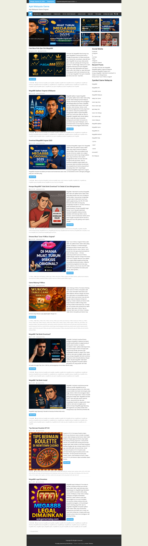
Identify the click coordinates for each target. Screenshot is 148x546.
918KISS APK (57, 14)
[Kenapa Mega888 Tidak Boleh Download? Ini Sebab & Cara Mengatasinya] (47, 191)
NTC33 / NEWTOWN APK (69, 14)
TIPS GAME (98, 14)
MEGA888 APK (37, 14)
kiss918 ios (39, 326)
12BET (94, 145)
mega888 (57, 82)
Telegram (94, 60)
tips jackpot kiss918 (69, 328)
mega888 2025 (62, 82)
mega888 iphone (53, 84)
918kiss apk (56, 320)
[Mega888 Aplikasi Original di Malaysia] (47, 96)
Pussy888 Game (96, 91)
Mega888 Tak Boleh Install (38, 380)
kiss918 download (33, 326)
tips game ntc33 (60, 475)
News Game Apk (96, 105)
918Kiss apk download (64, 320)
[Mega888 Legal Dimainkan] (47, 484)
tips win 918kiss (77, 328)
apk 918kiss (82, 322)
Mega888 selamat (41, 182)
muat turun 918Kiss (56, 278)
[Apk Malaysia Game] (30, 13)
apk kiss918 (50, 324)
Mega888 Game (96, 127)
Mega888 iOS (95, 130)
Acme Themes (89, 543)
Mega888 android (70, 82)
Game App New (96, 102)
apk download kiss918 (42, 324)
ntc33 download (53, 473)
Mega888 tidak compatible (81, 230)
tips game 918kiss (42, 328)
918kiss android (49, 320)
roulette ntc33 (53, 475)
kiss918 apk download (82, 324)
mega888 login (61, 84)
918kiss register (70, 322)
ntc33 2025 (87, 471)
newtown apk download (61, 471)
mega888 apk (78, 82)
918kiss (37, 320)
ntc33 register (42, 475)
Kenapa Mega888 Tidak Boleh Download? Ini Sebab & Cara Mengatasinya (54, 186)
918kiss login (48, 276)
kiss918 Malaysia (59, 326)
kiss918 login (53, 326)
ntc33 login (71, 473)
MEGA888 (33, 43)
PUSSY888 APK (47, 14)
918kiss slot (76, 322)
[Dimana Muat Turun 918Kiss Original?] (47, 242)
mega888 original (33, 86)
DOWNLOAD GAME (108, 14)
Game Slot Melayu (97, 113)
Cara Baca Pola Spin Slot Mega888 (41, 48)
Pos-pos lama (34, 531)
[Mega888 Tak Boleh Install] (47, 385)
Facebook (94, 51)
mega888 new (76, 84)
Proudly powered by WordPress (63, 543)
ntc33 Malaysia (77, 473)
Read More (32, 79)
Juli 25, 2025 (106, 45)
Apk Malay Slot (96, 109)
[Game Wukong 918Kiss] (47, 288)
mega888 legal (61, 524)
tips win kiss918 (84, 328)
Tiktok (93, 59)
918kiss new (49, 322)
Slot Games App (96, 116)
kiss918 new (66, 326)
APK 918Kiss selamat (72, 276)
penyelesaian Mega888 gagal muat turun (47, 232)
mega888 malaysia (69, 84)
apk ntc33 (47, 471)
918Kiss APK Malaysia (40, 276)
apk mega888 (51, 82)
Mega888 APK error (44, 230)
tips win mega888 (75, 86)
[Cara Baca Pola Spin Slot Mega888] (47, 53)
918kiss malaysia (42, 322)
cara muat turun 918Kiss (34, 278)
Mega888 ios (46, 84)
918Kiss (31, 276)
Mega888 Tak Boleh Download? (40, 334)
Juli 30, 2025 (86, 45)
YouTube (94, 57)
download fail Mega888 (58, 228)
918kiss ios (80, 320)
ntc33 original (35, 475)
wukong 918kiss (32, 330)
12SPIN (94, 141)
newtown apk (53, 471)
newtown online (77, 471)
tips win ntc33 (76, 475)
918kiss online (56, 322)
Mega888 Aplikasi (96, 123)
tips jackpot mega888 (66, 86)
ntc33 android (32, 473)
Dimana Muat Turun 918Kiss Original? (42, 237)
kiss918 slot (35, 328)
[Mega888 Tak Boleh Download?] (47, 339)
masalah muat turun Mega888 (70, 228)
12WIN (94, 148)
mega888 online (83, 84)
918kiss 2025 (42, 320)
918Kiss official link (56, 276)
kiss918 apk (73, 324)
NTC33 (31, 471)
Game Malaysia (96, 120)
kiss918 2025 (60, 324)
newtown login (71, 471)
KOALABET (95, 152)
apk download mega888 (42, 82)
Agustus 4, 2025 (87, 30)
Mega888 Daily (96, 138)
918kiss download (74, 320)
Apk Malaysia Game (39, 6)
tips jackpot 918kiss (59, 328)
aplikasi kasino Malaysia (83, 276)
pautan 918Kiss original (66, 278)
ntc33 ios (60, 473)
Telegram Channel (97, 62)
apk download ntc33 (40, 471)
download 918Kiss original (46, 278)
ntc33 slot (47, 475)
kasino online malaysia (63, 180)
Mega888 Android (97, 134)
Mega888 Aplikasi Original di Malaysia (42, 91)
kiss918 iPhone (46, 326)
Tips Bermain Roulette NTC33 (39, 428)
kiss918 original (80, 326)
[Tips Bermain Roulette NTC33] (46, 433)
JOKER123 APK (81, 14)
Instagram (95, 53)
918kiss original (64, 276)
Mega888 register (41, 86)
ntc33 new (83, 473)
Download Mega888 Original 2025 (65, 1)
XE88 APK (90, 14)
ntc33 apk (38, 473)
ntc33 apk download (45, 473)
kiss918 (55, 324)
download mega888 (52, 180)
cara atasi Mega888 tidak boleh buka (45, 228)
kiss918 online (73, 326)
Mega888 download (38, 84)
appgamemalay (42, 35)
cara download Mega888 (42, 180)
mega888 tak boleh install (57, 422)
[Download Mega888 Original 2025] (47, 145)
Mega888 (32, 132)
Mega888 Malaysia (97, 95)
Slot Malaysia (95, 156)
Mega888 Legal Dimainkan (38, 479)
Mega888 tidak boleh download (67, 230)
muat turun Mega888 (58, 182)
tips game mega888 (56, 86)
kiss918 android (67, 324)
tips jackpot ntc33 (68, 475)
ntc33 (83, 471)
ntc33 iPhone (65, 473)
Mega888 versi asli (49, 182)
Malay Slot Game (96, 98)
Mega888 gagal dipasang (54, 230)
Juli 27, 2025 (34, 35)
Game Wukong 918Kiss (37, 283)
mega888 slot (48, 86)
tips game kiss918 (51, 328)
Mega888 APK (96, 87)
